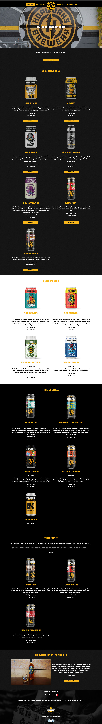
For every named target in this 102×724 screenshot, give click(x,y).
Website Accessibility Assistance (51, 716)
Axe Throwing (70, 4)
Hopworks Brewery (51, 709)
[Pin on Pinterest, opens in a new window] (57, 695)
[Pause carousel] (101, 47)
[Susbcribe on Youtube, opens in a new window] (53, 695)
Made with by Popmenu (29, 691)
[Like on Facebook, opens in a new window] (45, 695)
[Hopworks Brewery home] (51, 6)
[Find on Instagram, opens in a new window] (49, 695)
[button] (30, 4)
